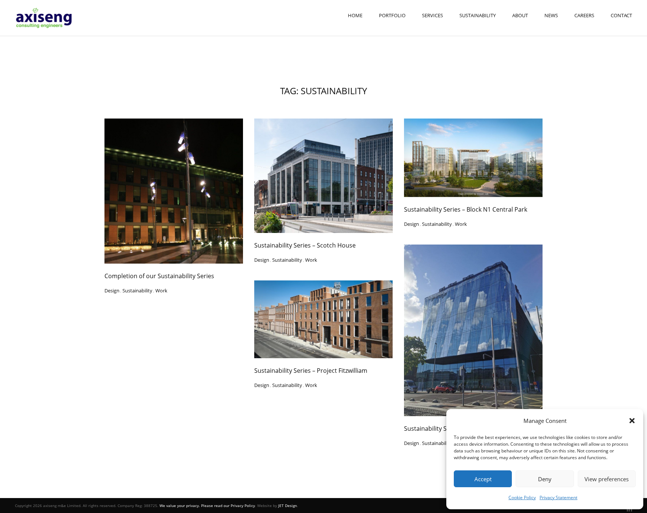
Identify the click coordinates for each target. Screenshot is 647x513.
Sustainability (477, 15)
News (551, 15)
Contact (621, 15)
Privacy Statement (558, 497)
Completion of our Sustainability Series (159, 276)
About (520, 15)
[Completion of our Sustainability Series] (173, 191)
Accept (483, 479)
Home (355, 15)
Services (432, 15)
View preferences (606, 479)
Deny (545, 479)
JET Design (287, 505)
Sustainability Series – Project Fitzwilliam (310, 370)
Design (111, 288)
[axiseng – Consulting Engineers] (44, 17)
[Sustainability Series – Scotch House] (323, 176)
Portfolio (392, 15)
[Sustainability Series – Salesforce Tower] (473, 330)
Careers (584, 15)
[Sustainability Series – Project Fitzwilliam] (323, 319)
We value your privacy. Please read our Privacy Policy (207, 505)
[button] (632, 420)
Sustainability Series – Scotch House (305, 245)
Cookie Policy (522, 497)
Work (161, 288)
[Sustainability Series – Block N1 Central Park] (473, 158)
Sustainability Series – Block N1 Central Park (465, 209)
